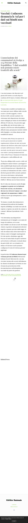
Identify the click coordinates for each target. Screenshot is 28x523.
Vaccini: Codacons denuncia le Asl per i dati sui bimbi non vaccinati (13, 18)
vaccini (9, 275)
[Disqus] (14, 303)
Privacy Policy (14, 506)
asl (4, 274)
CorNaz (9, 26)
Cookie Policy (8, 519)
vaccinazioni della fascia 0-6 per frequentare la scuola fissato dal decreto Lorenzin (13, 102)
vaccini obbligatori (16, 275)
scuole (12, 274)
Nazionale (3, 11)
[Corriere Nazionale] (14, 3)
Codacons (7, 274)
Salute (8, 11)
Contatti (14, 504)
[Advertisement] (14, 41)
